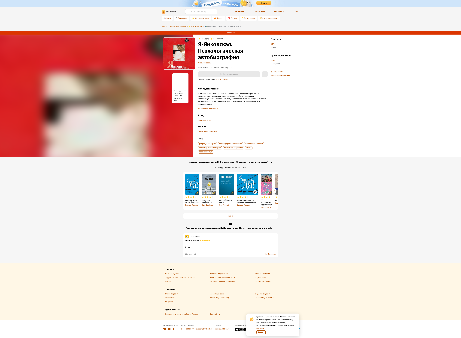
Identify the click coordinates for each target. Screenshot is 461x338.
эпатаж (248, 148)
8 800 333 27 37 (187, 329)
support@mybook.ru (204, 329)
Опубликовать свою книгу (281, 75)
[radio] (186, 197)
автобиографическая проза (210, 148)
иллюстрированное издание (230, 144)
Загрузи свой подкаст (269, 18)
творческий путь (206, 152)
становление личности (254, 144)
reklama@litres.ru (222, 329)
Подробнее (260, 328)
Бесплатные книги (202, 18)
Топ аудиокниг (249, 18)
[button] (274, 190)
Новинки (220, 18)
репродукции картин (207, 144)
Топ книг (234, 18)
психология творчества (233, 148)
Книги (168, 18)
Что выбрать (240, 11)
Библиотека (260, 11)
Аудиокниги (182, 18)
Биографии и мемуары (208, 131)
